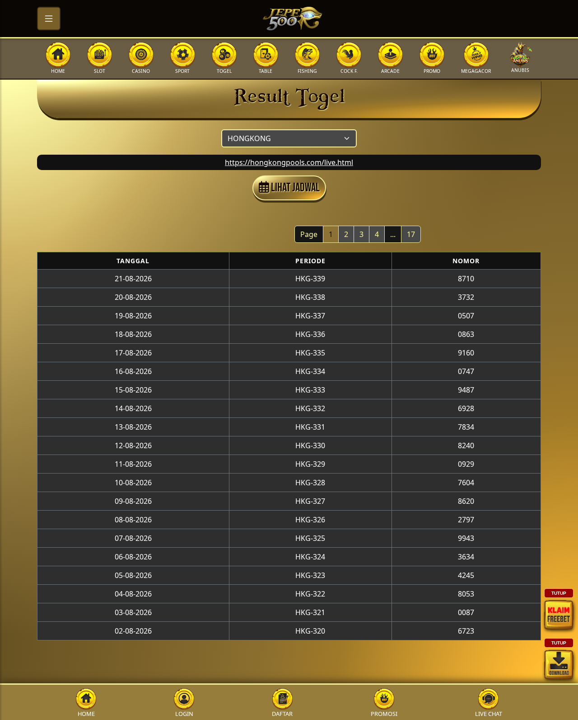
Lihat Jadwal (294, 188)
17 (411, 234)
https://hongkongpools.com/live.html (289, 162)
